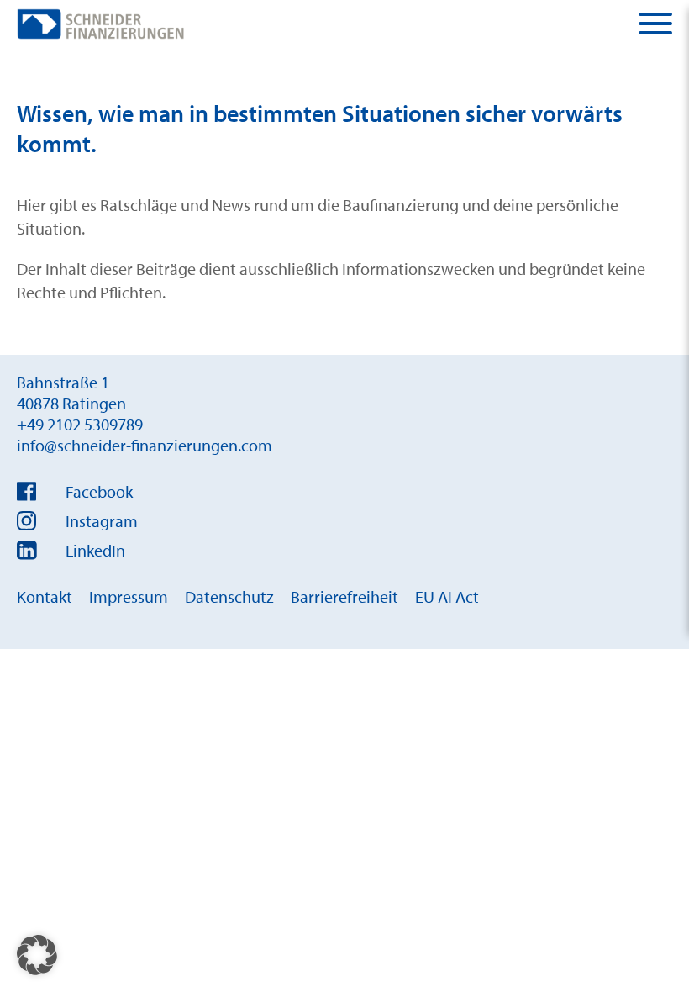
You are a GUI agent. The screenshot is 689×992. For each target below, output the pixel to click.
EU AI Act (447, 596)
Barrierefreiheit (344, 596)
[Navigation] (655, 23)
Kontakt (44, 596)
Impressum (128, 596)
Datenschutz (229, 596)
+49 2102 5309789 (80, 424)
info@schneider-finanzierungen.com (144, 445)
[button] (37, 955)
